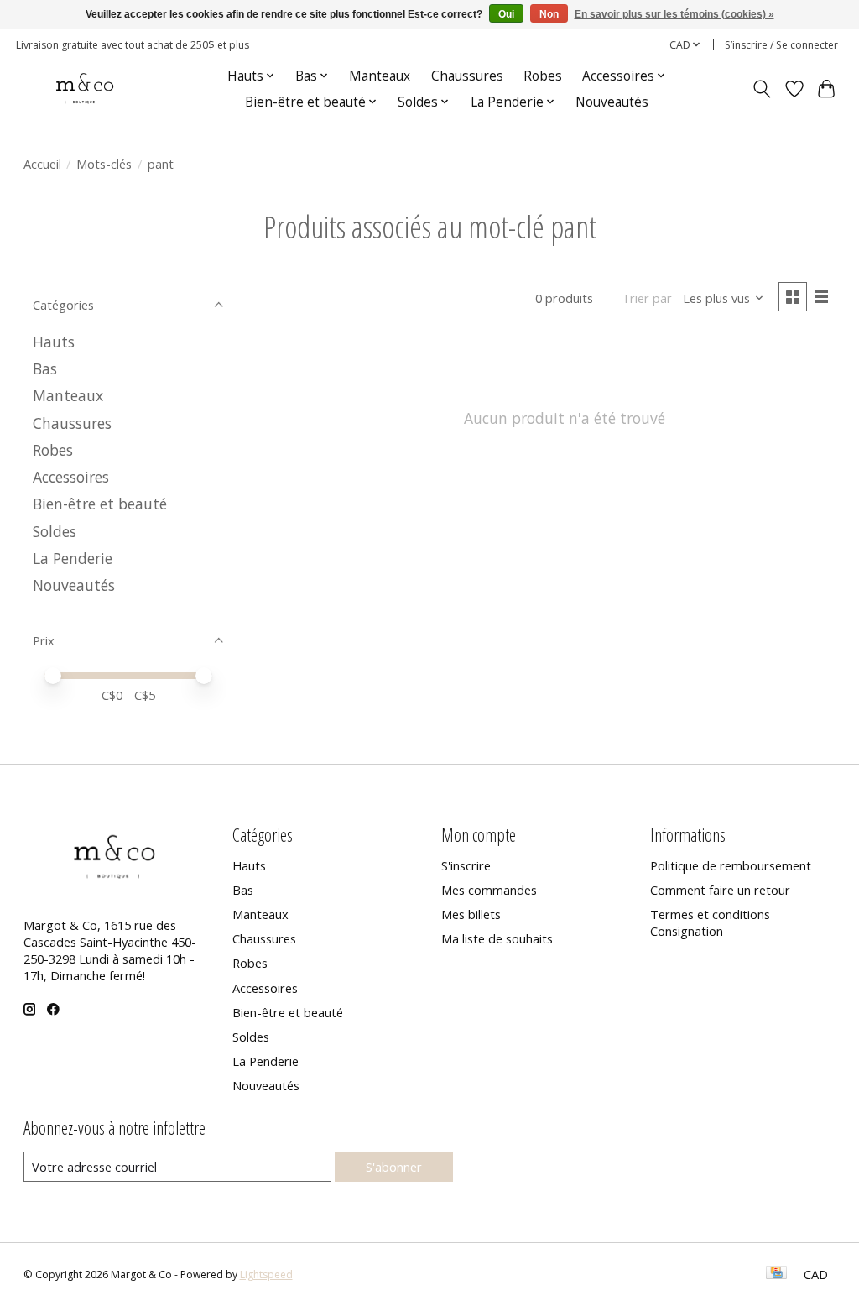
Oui (506, 14)
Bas (45, 368)
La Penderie (72, 558)
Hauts (54, 342)
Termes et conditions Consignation (710, 922)
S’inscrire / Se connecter (781, 45)
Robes (542, 76)
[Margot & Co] (86, 88)
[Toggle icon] (761, 89)
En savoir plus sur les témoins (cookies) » (674, 14)
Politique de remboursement (730, 865)
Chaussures (467, 76)
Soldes (54, 531)
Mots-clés (104, 163)
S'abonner (394, 1166)
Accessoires (71, 477)
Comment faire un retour (720, 889)
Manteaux (379, 76)
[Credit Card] (776, 1274)
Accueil (42, 163)
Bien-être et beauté (100, 504)
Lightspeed (266, 1274)
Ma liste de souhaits (497, 938)
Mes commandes (489, 889)
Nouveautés (611, 102)
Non (549, 14)
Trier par (647, 298)
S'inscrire (466, 865)
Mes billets (471, 914)
